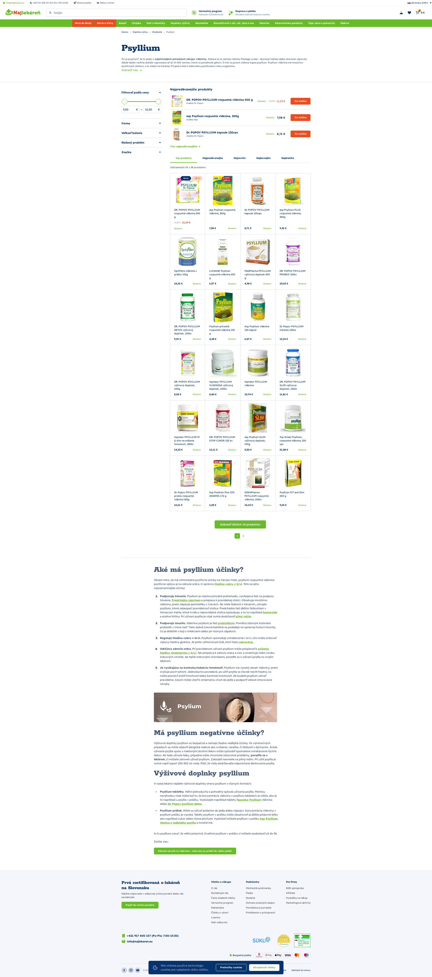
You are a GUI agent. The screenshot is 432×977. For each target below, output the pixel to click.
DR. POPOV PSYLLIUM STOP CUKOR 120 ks (222, 439)
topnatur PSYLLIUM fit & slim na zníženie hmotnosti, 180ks (187, 441)
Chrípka (136, 23)
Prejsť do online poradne (140, 904)
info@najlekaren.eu (140, 941)
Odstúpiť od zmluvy (300, 970)
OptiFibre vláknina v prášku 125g (185, 272)
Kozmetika (201, 23)
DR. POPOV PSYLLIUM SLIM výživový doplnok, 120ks (292, 385)
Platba (249, 893)
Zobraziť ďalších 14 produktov (240, 524)
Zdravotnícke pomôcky (289, 23)
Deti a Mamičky (156, 23)
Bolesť (122, 23)
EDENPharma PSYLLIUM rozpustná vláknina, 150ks (256, 496)
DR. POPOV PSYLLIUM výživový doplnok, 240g (187, 385)
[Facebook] (124, 970)
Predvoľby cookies (231, 967)
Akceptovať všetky (264, 967)
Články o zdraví (219, 912)
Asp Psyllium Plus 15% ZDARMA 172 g (222, 494)
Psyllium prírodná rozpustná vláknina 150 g (222, 330)
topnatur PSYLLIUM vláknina (256, 383)
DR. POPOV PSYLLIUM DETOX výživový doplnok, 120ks (187, 330)
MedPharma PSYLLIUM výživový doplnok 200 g (258, 274)
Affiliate (290, 893)
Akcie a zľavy (105, 23)
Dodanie (250, 897)
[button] (141, 92)
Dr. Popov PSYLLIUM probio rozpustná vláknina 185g (186, 496)
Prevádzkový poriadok (259, 907)
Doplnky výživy (180, 23)
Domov (125, 32)
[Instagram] (131, 970)
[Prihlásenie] (401, 12)
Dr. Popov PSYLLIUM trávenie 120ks (291, 328)
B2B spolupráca (295, 888)
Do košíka (300, 101)
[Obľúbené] (409, 12)
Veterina (264, 23)
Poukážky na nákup (296, 897)
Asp (196, 119)
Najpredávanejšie (212, 158)
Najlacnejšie (263, 158)
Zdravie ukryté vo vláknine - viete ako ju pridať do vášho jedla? (195, 851)
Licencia (215, 917)
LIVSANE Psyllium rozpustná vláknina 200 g (222, 274)
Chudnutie (157, 32)
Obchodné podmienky (258, 888)
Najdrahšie (287, 158)
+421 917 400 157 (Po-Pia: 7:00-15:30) (153, 935)
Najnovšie (240, 158)
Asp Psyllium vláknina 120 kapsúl (257, 328)
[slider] (124, 101)
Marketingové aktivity (298, 902)
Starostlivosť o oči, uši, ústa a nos (234, 23)
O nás (214, 888)
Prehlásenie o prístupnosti (260, 912)
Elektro (345, 23)
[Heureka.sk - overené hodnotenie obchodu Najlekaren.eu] (283, 940)
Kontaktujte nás (219, 893)
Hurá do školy (83, 23)
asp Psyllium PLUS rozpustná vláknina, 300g (290, 213)
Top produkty (184, 158)
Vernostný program (222, 902)
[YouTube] (137, 970)
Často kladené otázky (223, 897)
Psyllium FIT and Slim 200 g (292, 494)
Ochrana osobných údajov (260, 902)
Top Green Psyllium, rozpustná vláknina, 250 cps (293, 441)
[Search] (50, 12)
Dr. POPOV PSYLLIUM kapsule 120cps (257, 211)
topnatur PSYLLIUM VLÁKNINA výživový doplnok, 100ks (221, 385)
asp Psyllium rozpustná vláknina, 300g (222, 211)
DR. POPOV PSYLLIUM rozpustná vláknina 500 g (187, 213)
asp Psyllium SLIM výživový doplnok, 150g (255, 441)
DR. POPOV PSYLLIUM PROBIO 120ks (292, 272)
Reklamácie (217, 907)
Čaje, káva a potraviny (321, 23)
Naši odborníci (219, 922)
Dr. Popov (199, 103)
